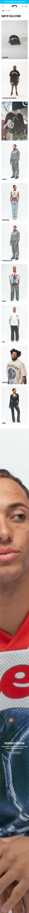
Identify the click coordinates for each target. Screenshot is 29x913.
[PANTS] (14, 324)
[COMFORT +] (14, 161)
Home (3, 10)
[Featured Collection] (14, 242)
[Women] (14, 405)
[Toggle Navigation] (3, 6)
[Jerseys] (14, 283)
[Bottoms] (14, 121)
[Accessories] (14, 39)
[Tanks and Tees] (14, 364)
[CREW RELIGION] (14, 202)
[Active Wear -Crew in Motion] (14, 80)
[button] (22, 6)
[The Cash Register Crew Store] (14, 6)
